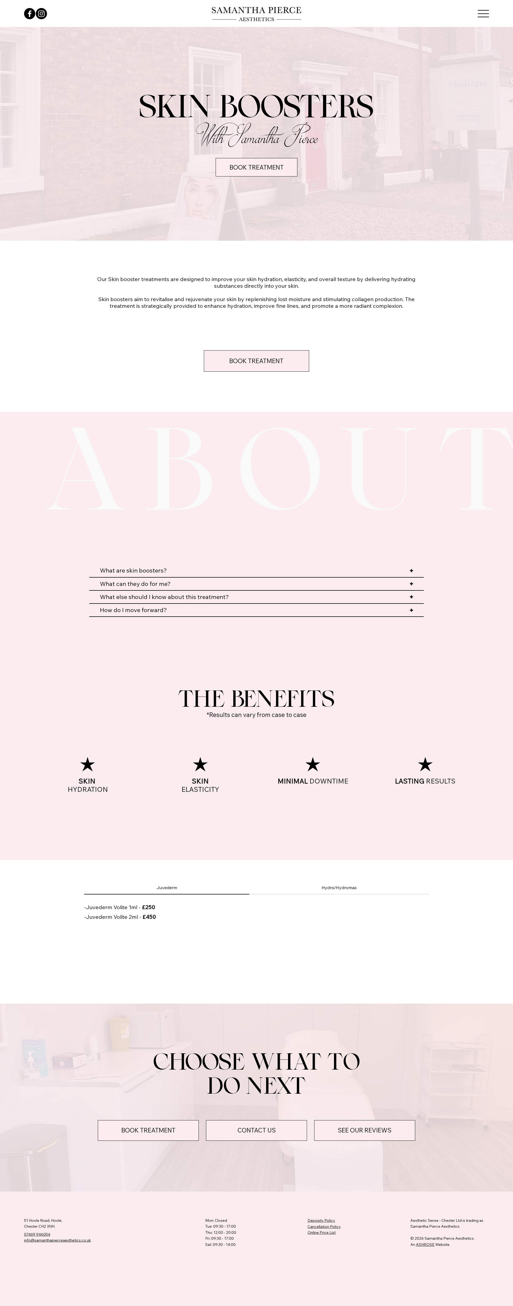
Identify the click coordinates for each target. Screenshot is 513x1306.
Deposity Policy (321, 1220)
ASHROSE (425, 1244)
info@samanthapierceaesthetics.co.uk (57, 1240)
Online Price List (322, 1232)
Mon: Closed (216, 1220)
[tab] (166, 887)
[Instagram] (41, 13)
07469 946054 (37, 1234)
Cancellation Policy (324, 1226)
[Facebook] (29, 13)
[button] (483, 13)
